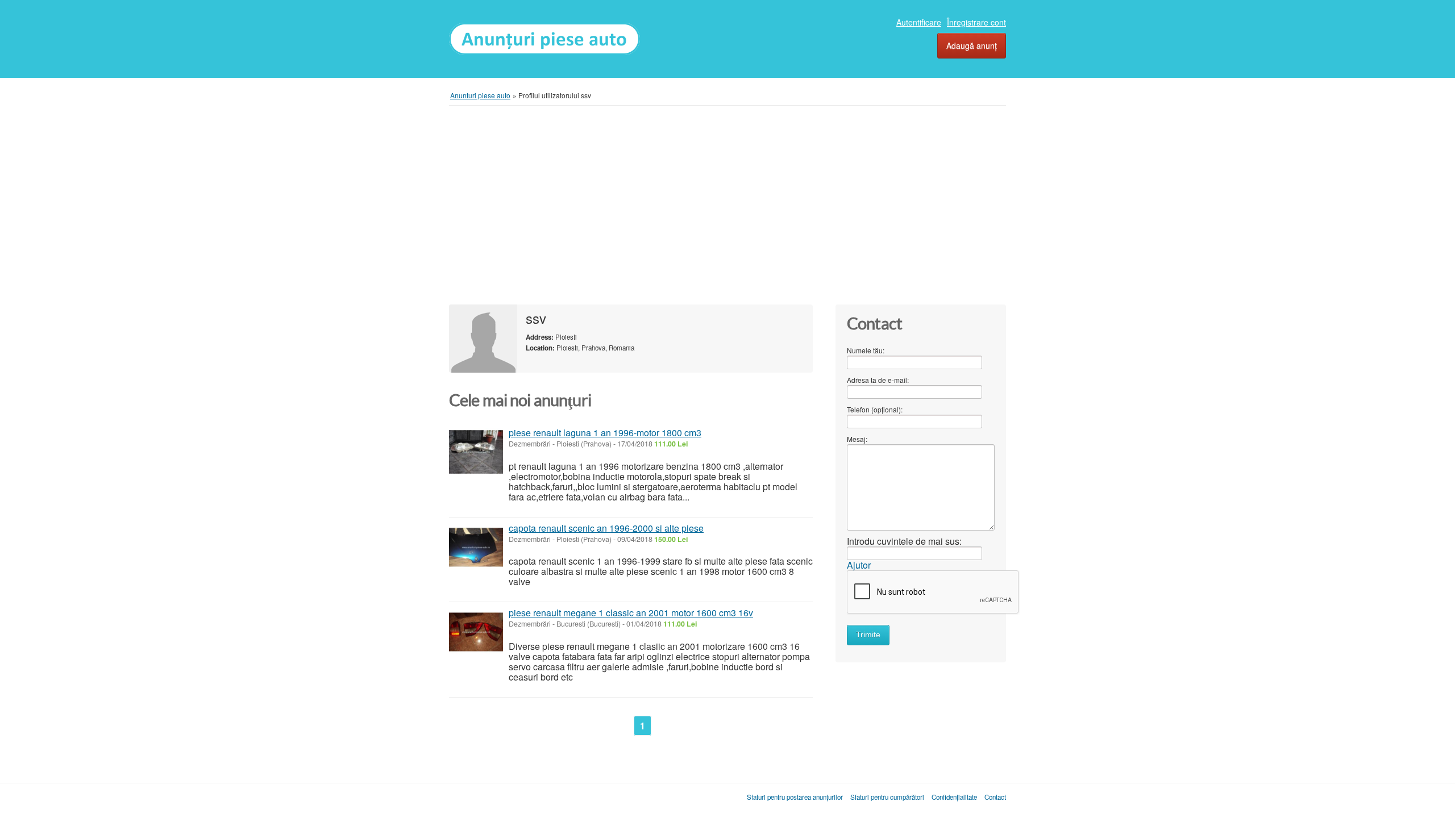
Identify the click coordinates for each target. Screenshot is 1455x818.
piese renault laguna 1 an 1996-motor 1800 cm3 (605, 432)
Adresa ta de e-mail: (878, 380)
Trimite (868, 635)
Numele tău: (865, 350)
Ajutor (859, 564)
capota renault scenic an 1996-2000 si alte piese (606, 528)
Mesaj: (857, 439)
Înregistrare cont (976, 22)
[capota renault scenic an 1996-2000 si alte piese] (476, 547)
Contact (995, 797)
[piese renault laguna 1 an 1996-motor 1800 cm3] (476, 452)
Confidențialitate (954, 797)
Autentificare (918, 22)
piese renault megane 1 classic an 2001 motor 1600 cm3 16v (631, 612)
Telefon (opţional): (875, 409)
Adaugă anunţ (971, 45)
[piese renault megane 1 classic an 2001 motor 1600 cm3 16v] (476, 632)
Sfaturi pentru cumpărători (887, 797)
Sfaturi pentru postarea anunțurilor (795, 797)
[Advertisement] (727, 205)
